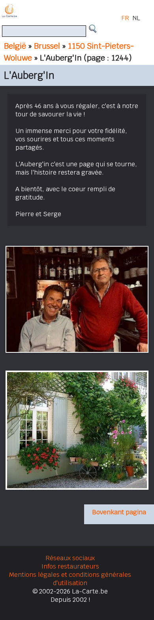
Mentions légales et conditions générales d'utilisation (70, 579)
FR (125, 18)
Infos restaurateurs (70, 566)
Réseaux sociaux (70, 558)
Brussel (47, 46)
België (15, 46)
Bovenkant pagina (119, 512)
